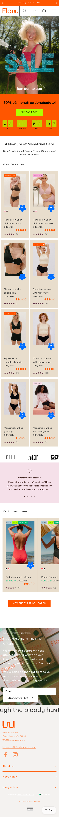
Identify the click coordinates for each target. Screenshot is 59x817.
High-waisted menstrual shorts (13, 360)
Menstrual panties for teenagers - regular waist (42, 430)
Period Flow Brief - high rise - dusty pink (44, 221)
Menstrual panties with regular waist (42, 360)
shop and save (29, 112)
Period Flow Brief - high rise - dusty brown (13, 221)
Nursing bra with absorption (12, 291)
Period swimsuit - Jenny (18, 577)
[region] (29, 480)
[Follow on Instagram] (15, 754)
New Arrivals (9, 151)
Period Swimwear (29, 154)
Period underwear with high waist (42, 291)
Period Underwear (44, 151)
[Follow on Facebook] (6, 754)
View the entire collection (29, 603)
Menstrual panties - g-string (14, 430)
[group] (29, 55)
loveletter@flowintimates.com (19, 747)
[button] (34, 11)
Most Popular (26, 151)
